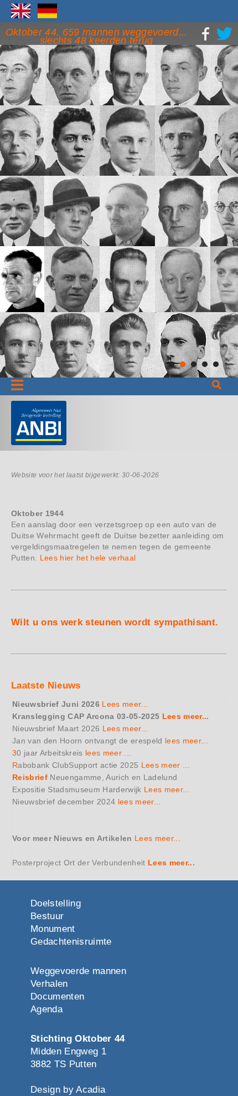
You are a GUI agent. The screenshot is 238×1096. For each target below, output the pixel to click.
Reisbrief (30, 777)
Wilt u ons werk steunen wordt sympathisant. (114, 622)
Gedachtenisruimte (71, 941)
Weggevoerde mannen (78, 971)
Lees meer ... (165, 765)
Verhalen (49, 983)
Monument (52, 929)
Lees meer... (125, 704)
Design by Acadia (67, 1089)
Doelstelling (55, 903)
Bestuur (47, 916)
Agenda (46, 1009)
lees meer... (186, 740)
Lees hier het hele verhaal (88, 557)
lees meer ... (108, 752)
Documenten (57, 996)
